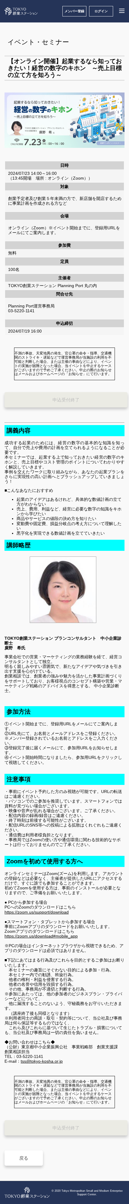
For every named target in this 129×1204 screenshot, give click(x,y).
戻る (23, 1158)
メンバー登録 (74, 11)
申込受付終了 (66, 399)
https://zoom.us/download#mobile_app (41, 936)
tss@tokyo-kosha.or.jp (42, 1061)
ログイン (101, 11)
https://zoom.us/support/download (36, 912)
